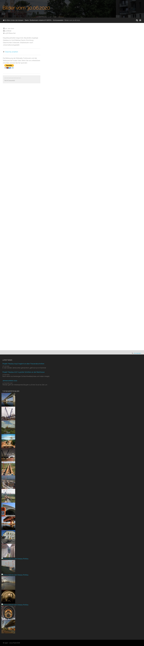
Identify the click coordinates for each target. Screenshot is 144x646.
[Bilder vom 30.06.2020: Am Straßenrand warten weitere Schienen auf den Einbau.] (118, 197)
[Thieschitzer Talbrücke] (8, 441)
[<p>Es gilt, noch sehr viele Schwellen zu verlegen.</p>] (46, 254)
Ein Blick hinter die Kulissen (13, 20)
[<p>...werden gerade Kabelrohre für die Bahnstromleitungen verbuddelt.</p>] (75, 163)
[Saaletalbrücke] (8, 550)
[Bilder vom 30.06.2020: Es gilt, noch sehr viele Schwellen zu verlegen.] (59, 243)
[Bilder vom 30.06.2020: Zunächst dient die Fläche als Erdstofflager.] (59, 266)
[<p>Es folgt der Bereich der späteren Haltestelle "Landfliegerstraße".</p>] (105, 163)
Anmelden (137, 353)
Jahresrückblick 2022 (9, 381)
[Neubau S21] (8, 413)
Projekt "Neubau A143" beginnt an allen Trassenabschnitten (23, 364)
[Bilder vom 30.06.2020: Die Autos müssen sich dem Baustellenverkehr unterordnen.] (88, 266)
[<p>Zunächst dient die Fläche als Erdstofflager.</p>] (46, 277)
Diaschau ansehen (11, 52)
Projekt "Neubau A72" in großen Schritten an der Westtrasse (23, 372)
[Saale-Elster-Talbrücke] (8, 400)
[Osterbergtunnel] (8, 596)
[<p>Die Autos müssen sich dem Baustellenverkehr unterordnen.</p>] (75, 277)
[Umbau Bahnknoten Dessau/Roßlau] (14, 559)
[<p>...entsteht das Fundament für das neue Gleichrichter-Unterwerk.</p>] (105, 94)
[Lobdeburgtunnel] (8, 509)
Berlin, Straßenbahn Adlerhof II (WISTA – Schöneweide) (44, 20)
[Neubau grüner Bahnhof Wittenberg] (8, 537)
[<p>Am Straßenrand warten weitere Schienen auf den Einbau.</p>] (105, 208)
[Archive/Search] (137, 20)
